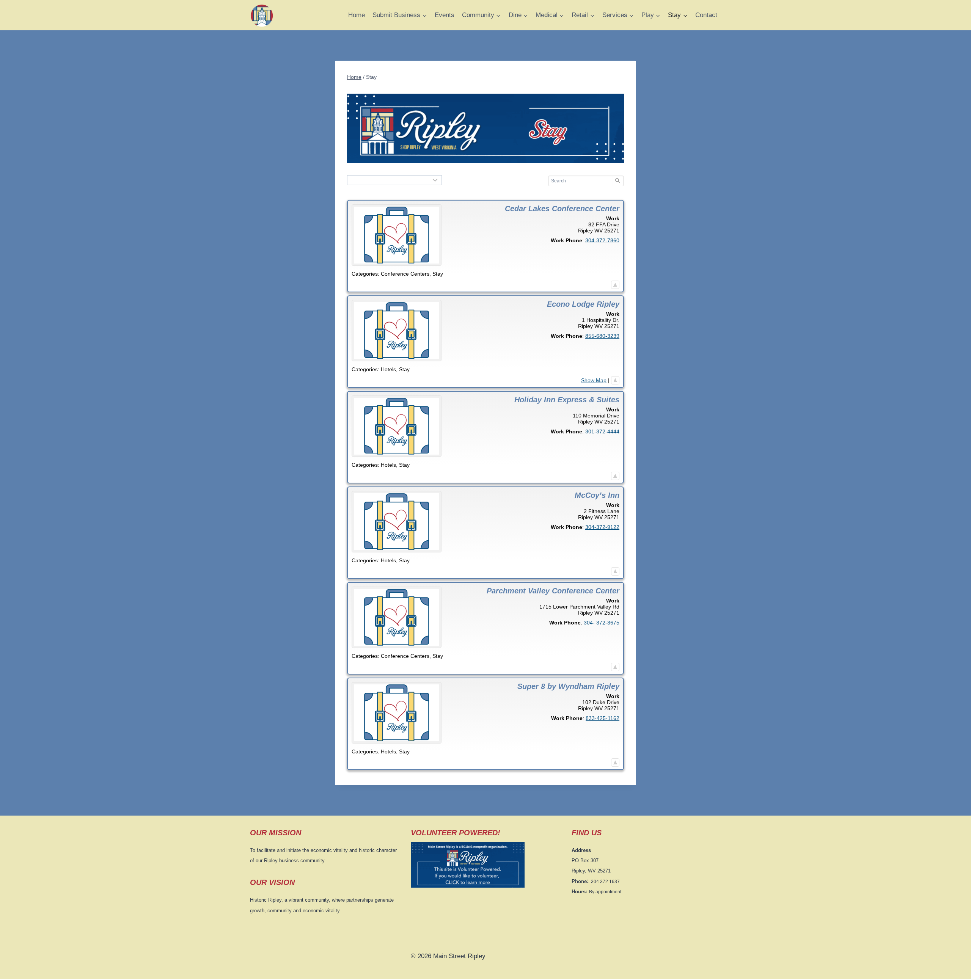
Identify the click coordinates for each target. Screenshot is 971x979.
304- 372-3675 (601, 623)
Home (356, 15)
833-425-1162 (602, 718)
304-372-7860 (602, 240)
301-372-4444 (602, 431)
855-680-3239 (602, 336)
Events (444, 15)
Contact (706, 15)
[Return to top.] (615, 285)
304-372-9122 (602, 527)
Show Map (593, 380)
